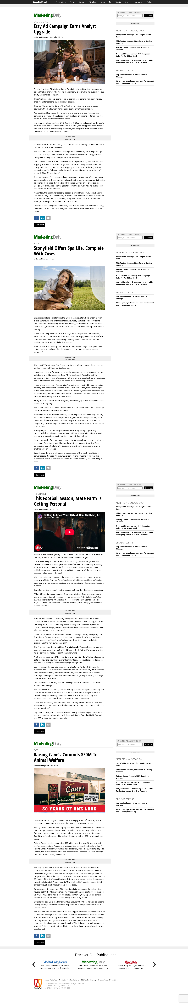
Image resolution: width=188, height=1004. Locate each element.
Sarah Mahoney (42, 37)
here (81, 926)
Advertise (139, 2)
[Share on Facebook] (36, 218)
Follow (149, 2)
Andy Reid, (91, 669)
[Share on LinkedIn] (42, 218)
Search (110, 2)
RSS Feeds (85, 980)
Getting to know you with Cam (72, 657)
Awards (82, 2)
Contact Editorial (73, 980)
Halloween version (56, 108)
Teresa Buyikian (42, 765)
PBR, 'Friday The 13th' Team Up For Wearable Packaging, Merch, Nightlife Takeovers (134, 61)
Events (72, 2)
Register (128, 2)
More (103, 2)
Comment (40, 225)
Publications (61, 2)
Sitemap (93, 980)
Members (93, 2)
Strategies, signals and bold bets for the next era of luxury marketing (135, 82)
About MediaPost (51, 980)
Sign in (118, 2)
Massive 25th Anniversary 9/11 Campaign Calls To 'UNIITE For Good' (133, 55)
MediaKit (62, 980)
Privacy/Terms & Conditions (108, 980)
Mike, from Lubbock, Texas (72, 647)
